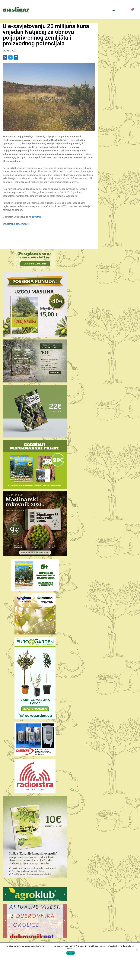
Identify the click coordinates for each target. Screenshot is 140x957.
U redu (71, 953)
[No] (136, 949)
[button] (114, 9)
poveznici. (37, 216)
